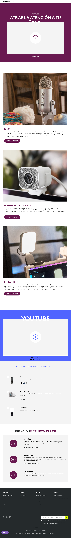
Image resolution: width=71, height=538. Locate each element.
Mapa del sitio (51, 533)
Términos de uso (19, 533)
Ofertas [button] (5, 532)
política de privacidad (52, 523)
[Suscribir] (66, 517)
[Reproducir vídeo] (35, 38)
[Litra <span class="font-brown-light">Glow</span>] (12, 411)
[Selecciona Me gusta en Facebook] (3, 517)
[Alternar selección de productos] (8, 377)
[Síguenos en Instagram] (10, 517)
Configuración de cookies (41, 533)
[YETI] (12, 380)
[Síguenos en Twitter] (7, 517)
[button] (8, 1)
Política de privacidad (29, 533)
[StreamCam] (12, 395)
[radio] (21, 383)
